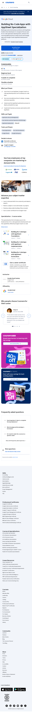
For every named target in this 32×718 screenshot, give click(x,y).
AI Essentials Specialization (8, 533)
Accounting (5, 475)
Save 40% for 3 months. (17, 13)
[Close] (28, 11)
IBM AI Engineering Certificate (9, 516)
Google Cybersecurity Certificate (10, 506)
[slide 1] (13, 326)
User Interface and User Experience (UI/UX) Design (13, 120)
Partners (4, 635)
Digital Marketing (6, 483)
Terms (4, 658)
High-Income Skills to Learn (8, 572)
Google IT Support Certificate (9, 510)
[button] (17, 123)
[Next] (29, 316)
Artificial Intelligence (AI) (8, 477)
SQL (3, 493)
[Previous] (3, 316)
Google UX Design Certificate (9, 514)
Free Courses (5, 620)
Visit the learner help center (13, 451)
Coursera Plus (5, 601)
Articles (4, 668)
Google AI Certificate (7, 504)
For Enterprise (5, 610)
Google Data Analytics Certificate (10, 508)
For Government (6, 612)
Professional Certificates (8, 604)
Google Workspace (16, 133)
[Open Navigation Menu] (3, 2)
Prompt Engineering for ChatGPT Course (11, 549)
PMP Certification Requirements (9, 576)
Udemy (4, 622)
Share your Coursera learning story (10, 581)
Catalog (4, 599)
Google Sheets (5, 133)
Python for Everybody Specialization (10, 552)
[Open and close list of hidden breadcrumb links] (6, 7)
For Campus (5, 614)
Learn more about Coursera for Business (15, 166)
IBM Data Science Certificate (9, 520)
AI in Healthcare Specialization (9, 539)
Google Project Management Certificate (11, 512)
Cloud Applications (6, 130)
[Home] (2, 7)
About (3, 591)
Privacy (4, 660)
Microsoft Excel (5, 487)
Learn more (20, 55)
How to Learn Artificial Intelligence (10, 574)
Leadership (5, 595)
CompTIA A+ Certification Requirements (11, 566)
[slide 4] (19, 326)
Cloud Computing (14, 7)
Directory (4, 670)
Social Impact (5, 618)
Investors (4, 656)
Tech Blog (4, 643)
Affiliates (4, 672)
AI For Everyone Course (7, 537)
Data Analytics (5, 481)
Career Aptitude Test (7, 562)
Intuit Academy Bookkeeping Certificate (11, 522)
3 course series (6, 64)
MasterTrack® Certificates (8, 606)
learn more (15, 457)
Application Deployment (7, 123)
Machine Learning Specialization (9, 547)
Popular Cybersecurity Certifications (10, 579)
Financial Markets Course (8, 545)
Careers (4, 597)
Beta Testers (5, 637)
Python (4, 491)
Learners (4, 633)
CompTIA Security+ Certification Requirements (13, 568)
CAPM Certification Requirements (10, 564)
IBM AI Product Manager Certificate (10, 518)
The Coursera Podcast (7, 641)
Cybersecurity (5, 479)
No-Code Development (19, 130)
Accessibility (5, 664)
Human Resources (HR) (7, 485)
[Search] (29, 2)
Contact (4, 666)
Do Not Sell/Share (6, 676)
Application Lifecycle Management (10, 117)
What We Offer (5, 593)
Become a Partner (6, 616)
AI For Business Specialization (9, 535)
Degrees (4, 608)
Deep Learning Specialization (9, 541)
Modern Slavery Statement (8, 674)
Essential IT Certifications (8, 570)
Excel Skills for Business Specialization (11, 543)
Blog (3, 639)
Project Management (7, 489)
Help (3, 662)
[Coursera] (10, 2)
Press (3, 654)
